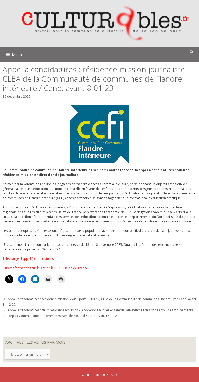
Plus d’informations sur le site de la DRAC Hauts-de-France (45, 268)
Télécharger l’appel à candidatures (28, 258)
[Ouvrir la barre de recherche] (191, 52)
